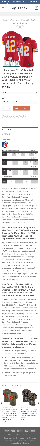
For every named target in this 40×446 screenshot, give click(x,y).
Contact (17, 434)
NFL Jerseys (14, 20)
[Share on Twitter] (12, 116)
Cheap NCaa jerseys (19, 440)
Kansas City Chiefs (28, 20)
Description (7, 130)
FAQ (31, 434)
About (9, 434)
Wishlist (25, 434)
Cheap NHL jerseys (23, 443)
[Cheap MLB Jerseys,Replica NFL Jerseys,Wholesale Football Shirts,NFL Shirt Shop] (20, 8)
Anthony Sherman (20, 23)
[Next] (38, 408)
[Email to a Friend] (16, 116)
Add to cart (21, 108)
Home (4, 20)
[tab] (20, 129)
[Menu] (3, 8)
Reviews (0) (6, 134)
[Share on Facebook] (8, 116)
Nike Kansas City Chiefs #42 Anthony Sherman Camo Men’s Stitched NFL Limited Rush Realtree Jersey (29, 413)
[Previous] (1, 408)
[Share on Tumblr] (24, 116)
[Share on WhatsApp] (4, 116)
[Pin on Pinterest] (20, 116)
